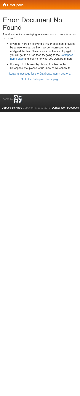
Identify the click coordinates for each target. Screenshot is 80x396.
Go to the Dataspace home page (40, 79)
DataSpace (15, 4)
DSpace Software (12, 107)
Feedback (73, 107)
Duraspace (58, 107)
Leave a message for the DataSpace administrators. (40, 73)
